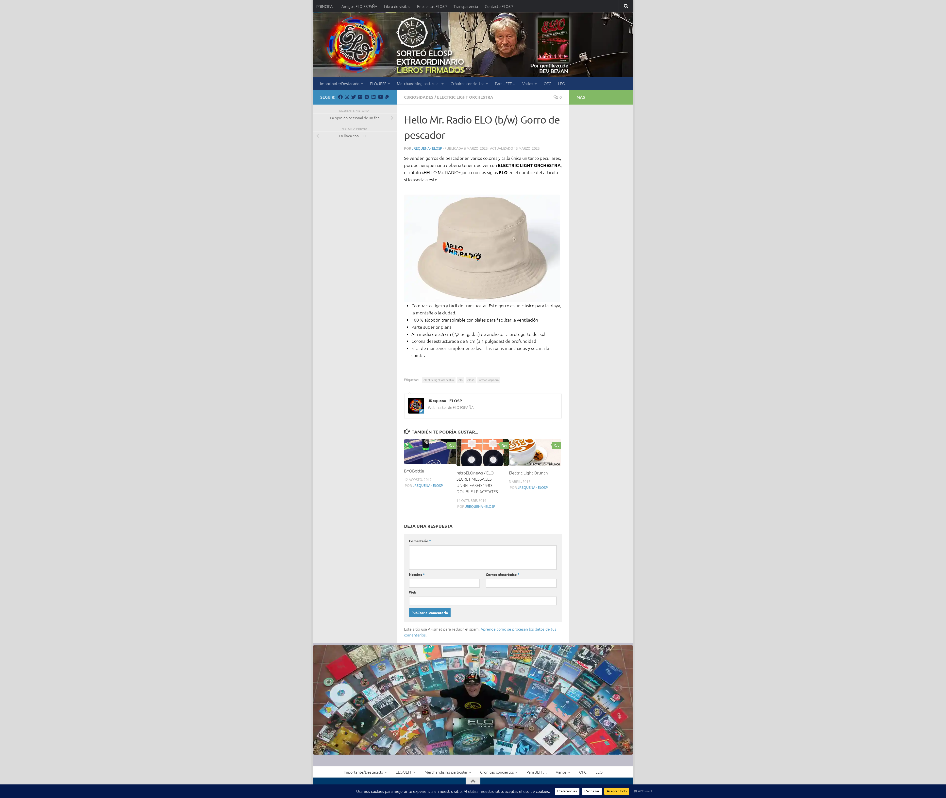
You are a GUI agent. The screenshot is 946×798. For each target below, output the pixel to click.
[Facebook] (340, 96)
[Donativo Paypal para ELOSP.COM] (387, 96)
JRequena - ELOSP (427, 148)
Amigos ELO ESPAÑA (359, 6)
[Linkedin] (373, 96)
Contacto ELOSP (499, 6)
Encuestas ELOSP (432, 6)
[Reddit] (367, 96)
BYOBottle (414, 470)
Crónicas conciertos (467, 83)
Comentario (420, 541)
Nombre (417, 574)
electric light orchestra (438, 380)
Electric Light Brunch (528, 472)
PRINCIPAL (325, 6)
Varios (527, 83)
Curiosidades (418, 97)
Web (412, 592)
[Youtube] (380, 96)
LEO (561, 83)
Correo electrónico (502, 574)
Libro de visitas (397, 6)
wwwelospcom (489, 380)
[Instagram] (347, 96)
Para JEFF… (505, 83)
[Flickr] (360, 96)
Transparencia (466, 6)
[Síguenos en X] (353, 96)
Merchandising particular (418, 83)
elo (460, 380)
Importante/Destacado (339, 83)
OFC (547, 83)
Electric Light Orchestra (465, 97)
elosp (470, 380)
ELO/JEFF (378, 83)
